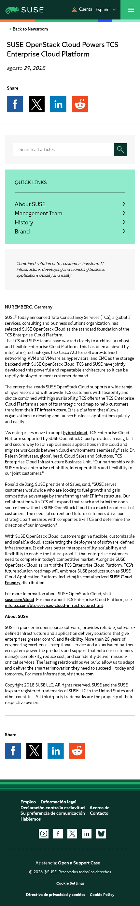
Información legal (59, 802)
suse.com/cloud (19, 599)
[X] (72, 833)
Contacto (99, 813)
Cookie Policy (102, 894)
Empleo (28, 802)
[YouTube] (44, 833)
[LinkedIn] (86, 833)
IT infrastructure (50, 410)
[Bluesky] (101, 833)
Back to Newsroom (30, 29)
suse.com (84, 674)
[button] (81, 9)
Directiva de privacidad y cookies (55, 894)
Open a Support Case (79, 863)
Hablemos (31, 819)
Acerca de (99, 808)
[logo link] (19, 9)
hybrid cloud (75, 432)
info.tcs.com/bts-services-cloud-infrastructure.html (54, 605)
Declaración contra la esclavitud (53, 808)
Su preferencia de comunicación (53, 813)
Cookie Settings (70, 883)
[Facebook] (58, 833)
